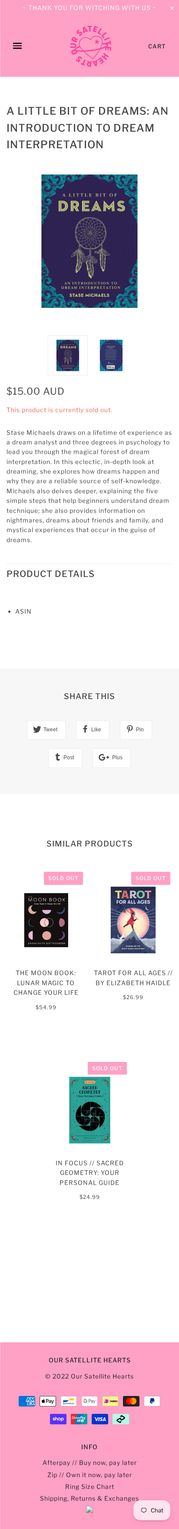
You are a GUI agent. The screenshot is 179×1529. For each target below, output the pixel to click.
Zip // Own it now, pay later (89, 1474)
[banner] (91, 46)
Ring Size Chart (89, 1486)
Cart (157, 46)
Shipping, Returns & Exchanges (89, 1498)
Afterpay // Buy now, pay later (90, 1462)
